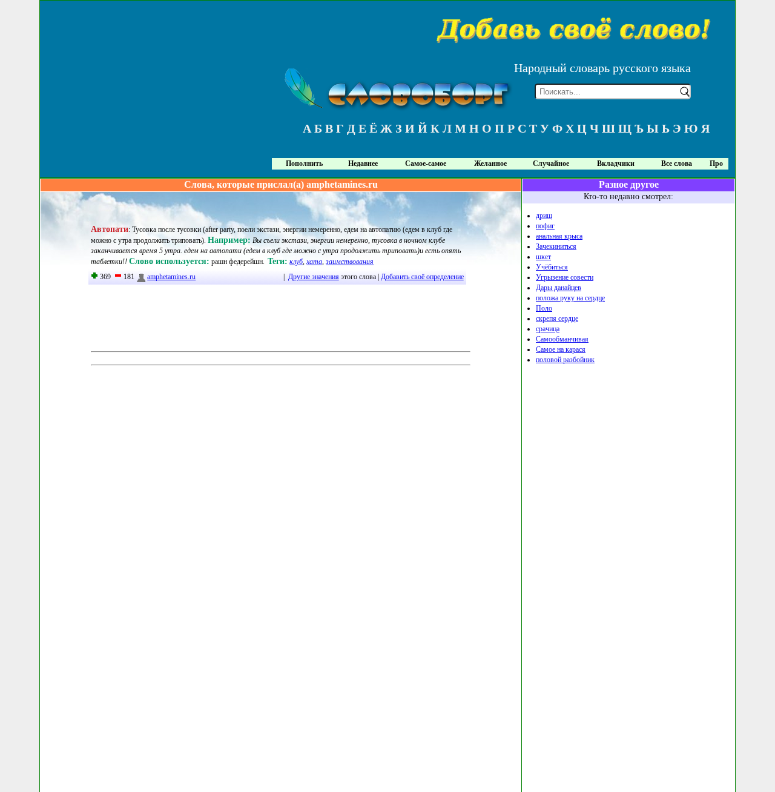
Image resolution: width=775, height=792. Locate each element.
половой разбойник (565, 359)
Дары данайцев (558, 287)
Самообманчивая (562, 339)
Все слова (676, 163)
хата (314, 261)
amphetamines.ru (171, 276)
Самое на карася (560, 349)
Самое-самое (425, 163)
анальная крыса (559, 236)
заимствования (350, 261)
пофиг (545, 226)
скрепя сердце (557, 318)
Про (716, 163)
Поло (544, 308)
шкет (543, 256)
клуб (296, 261)
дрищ (544, 215)
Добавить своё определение (422, 276)
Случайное (551, 163)
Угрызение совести (564, 277)
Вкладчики (616, 163)
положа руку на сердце (570, 298)
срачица (547, 329)
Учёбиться (552, 267)
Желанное (490, 163)
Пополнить (304, 163)
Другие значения (313, 276)
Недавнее (363, 163)
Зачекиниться (556, 246)
